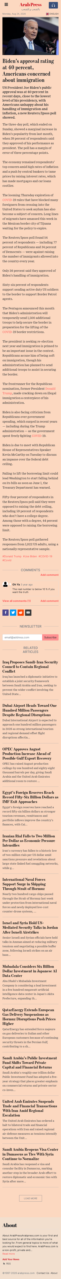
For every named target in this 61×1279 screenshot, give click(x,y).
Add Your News (10, 1259)
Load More (30, 1198)
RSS (8, 1263)
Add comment (50, 574)
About (54, 1273)
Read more (8, 1253)
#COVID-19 (45, 556)
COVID (7, 200)
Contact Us (43, 1273)
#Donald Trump (11, 556)
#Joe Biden (30, 556)
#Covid (6, 560)
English (54, 13)
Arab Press (30, 4)
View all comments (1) (16, 600)
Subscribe (50, 637)
